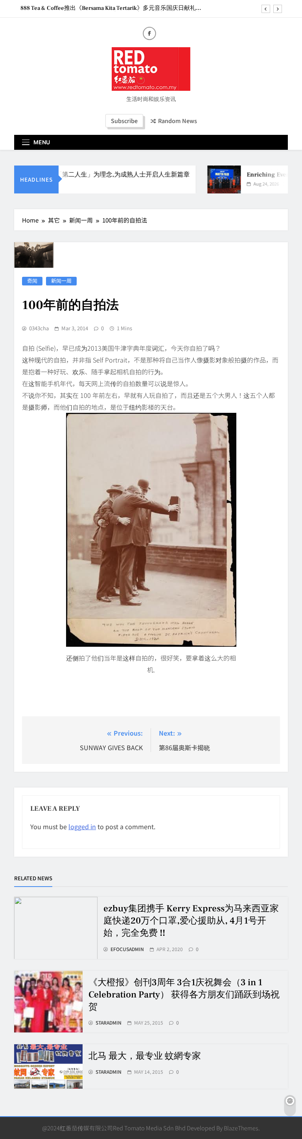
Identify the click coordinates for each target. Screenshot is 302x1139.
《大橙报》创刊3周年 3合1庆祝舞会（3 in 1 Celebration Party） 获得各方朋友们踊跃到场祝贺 (184, 995)
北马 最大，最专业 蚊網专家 (144, 1056)
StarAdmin (109, 1022)
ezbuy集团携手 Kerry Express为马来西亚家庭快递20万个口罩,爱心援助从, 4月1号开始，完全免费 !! (191, 921)
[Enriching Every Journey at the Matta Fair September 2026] (216, 179)
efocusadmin (127, 949)
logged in (82, 826)
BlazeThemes (241, 1128)
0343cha (39, 328)
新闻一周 (61, 281)
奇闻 (32, 281)
